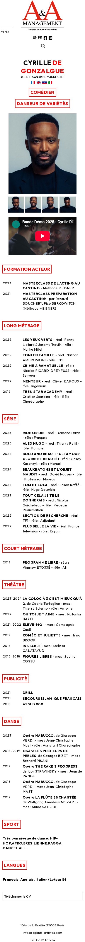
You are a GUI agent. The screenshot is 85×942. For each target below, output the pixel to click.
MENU (5, 32)
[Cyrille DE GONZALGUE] (42, 192)
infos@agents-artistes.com (42, 933)
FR (40, 37)
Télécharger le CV (17, 896)
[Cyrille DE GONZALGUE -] (16, 205)
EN (35, 37)
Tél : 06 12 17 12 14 (42, 940)
